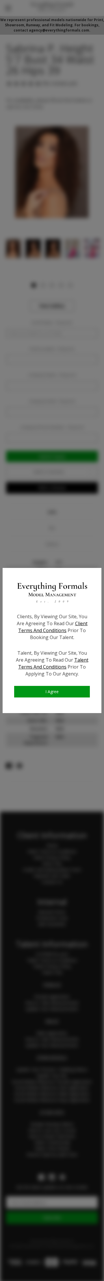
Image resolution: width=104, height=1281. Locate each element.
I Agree (52, 691)
